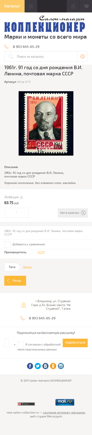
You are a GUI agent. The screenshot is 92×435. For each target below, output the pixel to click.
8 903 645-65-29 (26, 47)
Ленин (27, 267)
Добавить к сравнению (28, 244)
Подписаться (75, 342)
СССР (41, 252)
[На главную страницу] (44, 24)
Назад (16, 280)
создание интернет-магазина (64, 412)
